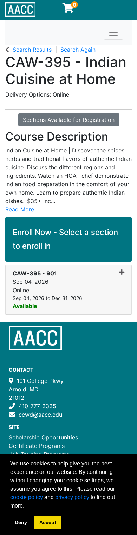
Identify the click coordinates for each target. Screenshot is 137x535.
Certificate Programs (37, 445)
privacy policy (72, 497)
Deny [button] (21, 522)
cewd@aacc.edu (40, 414)
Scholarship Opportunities (43, 437)
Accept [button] (47, 522)
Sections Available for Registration (69, 119)
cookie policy (26, 497)
